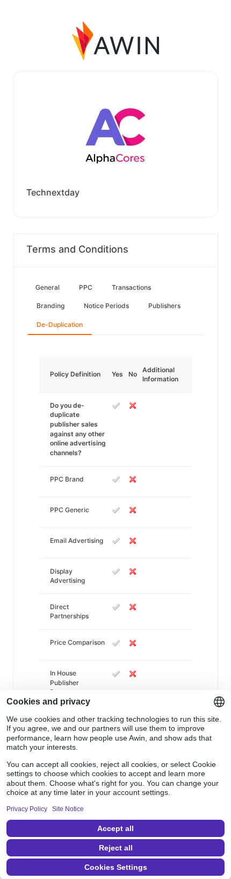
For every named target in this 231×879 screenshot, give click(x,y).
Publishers (164, 306)
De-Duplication (60, 324)
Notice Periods (106, 306)
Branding (50, 306)
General (47, 287)
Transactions (131, 287)
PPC (85, 287)
